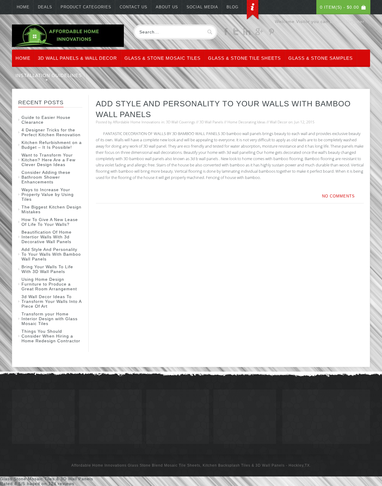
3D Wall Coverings (180, 122)
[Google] (259, 33)
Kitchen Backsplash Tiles (226, 465)
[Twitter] (235, 33)
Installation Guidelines (49, 75)
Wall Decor (278, 122)
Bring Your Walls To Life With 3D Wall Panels (47, 269)
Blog (232, 7)
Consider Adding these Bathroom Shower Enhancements (45, 177)
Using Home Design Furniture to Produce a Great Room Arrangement (49, 284)
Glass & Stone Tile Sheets (244, 58)
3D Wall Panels (211, 122)
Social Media (202, 7)
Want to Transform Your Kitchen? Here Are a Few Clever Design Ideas (48, 160)
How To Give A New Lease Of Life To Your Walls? (49, 222)
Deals (45, 7)
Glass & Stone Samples (320, 58)
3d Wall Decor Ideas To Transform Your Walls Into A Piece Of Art (51, 301)
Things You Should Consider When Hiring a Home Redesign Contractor (50, 336)
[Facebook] (226, 33)
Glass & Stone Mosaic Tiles (162, 58)
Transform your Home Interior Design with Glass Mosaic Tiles (49, 319)
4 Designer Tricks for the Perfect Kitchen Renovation (51, 132)
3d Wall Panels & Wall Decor (77, 58)
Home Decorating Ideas (246, 122)
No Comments (338, 196)
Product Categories (86, 7)
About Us (167, 7)
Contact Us (133, 7)
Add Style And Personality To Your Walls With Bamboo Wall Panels (51, 254)
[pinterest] (271, 33)
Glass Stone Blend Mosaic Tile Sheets (164, 465)
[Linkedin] (247, 33)
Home (23, 7)
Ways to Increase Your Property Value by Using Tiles (47, 194)
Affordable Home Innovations (136, 122)
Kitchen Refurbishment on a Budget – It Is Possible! (51, 145)
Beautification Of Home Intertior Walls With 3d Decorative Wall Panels (46, 237)
